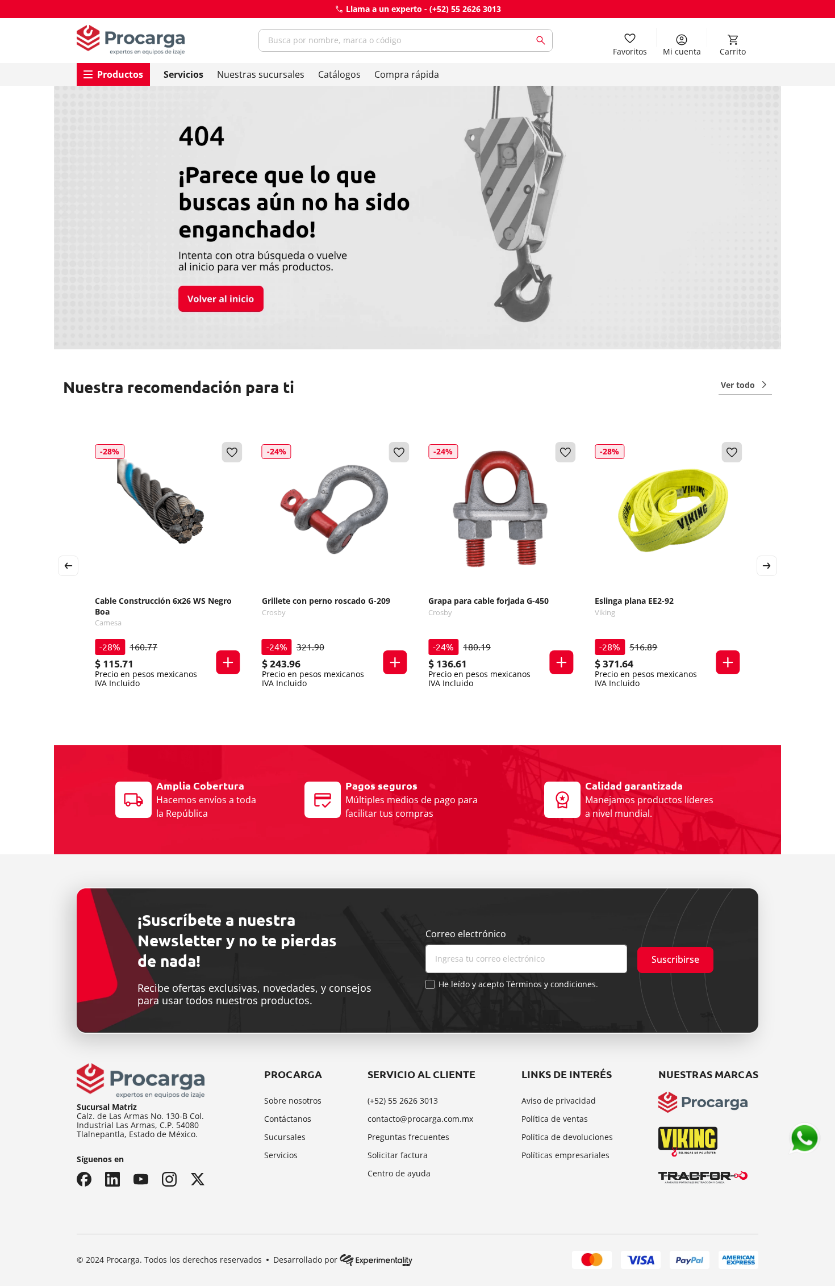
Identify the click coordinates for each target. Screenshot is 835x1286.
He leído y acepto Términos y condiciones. (518, 984)
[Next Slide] (767, 566)
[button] (228, 662)
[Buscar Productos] (543, 40)
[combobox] (405, 40)
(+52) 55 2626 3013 (465, 8)
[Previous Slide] (68, 566)
